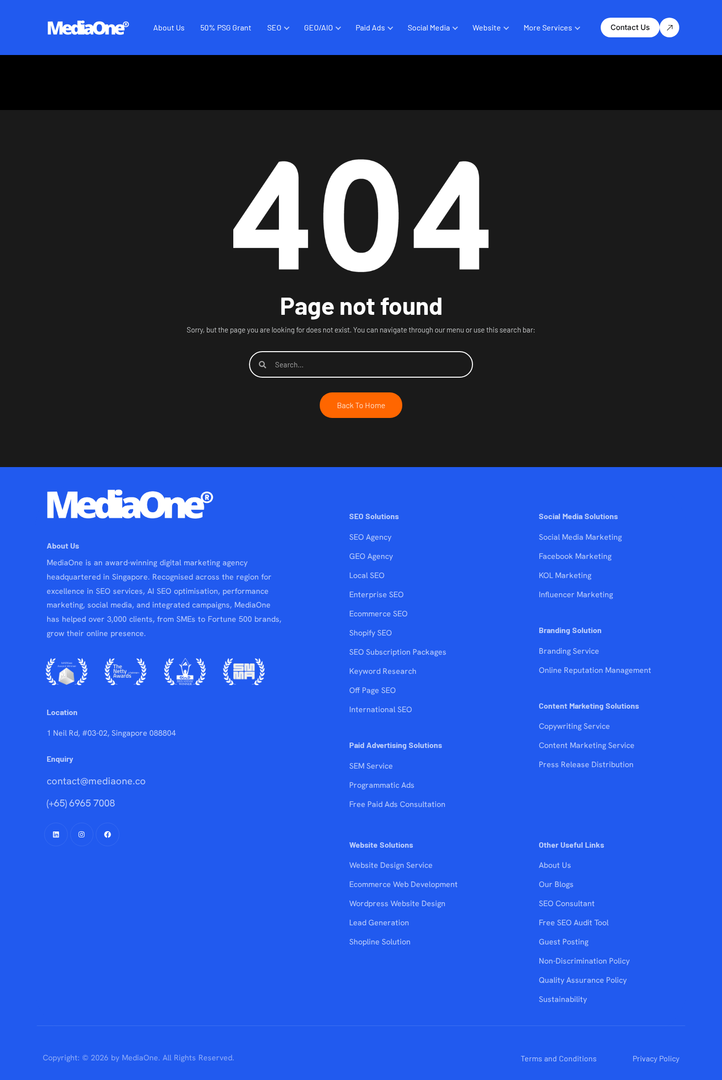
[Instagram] (82, 834)
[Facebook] (107, 834)
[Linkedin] (56, 834)
